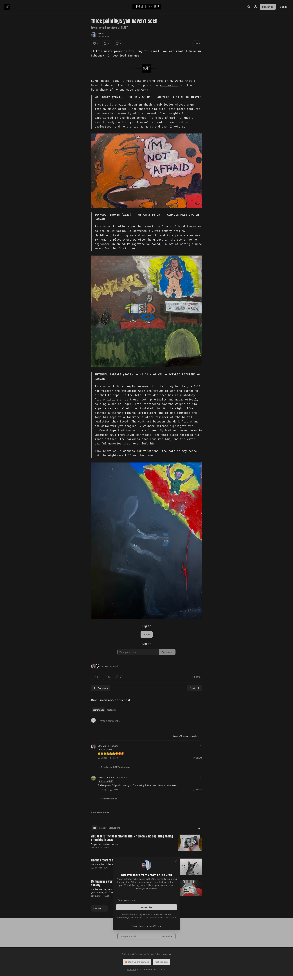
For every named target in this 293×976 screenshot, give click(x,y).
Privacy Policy (169, 917)
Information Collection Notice (145, 917)
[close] (175, 861)
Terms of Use (161, 914)
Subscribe (146, 907)
